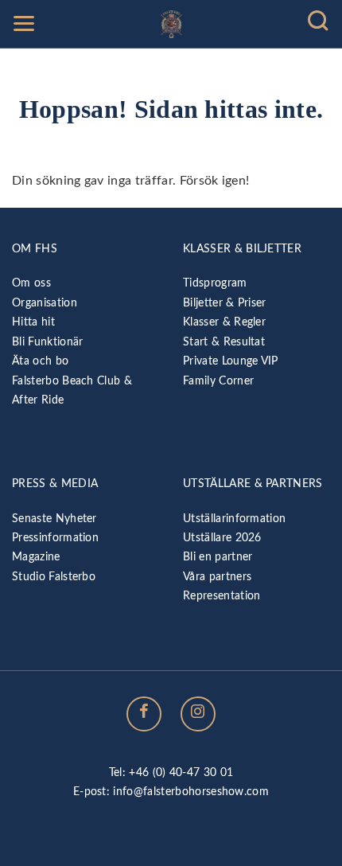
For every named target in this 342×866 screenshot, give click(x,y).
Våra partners (217, 577)
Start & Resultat (224, 342)
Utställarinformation (234, 519)
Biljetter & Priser (224, 303)
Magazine (36, 557)
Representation (221, 596)
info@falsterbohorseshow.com (191, 792)
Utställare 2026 (222, 538)
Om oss (31, 283)
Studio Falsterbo (53, 577)
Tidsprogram (215, 283)
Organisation (44, 303)
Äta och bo (40, 361)
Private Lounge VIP (230, 361)
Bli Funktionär (47, 342)
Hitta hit (33, 322)
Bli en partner (217, 557)
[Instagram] (198, 713)
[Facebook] (143, 713)
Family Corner (218, 381)
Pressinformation (55, 538)
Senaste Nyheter (54, 519)
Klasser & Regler (224, 322)
